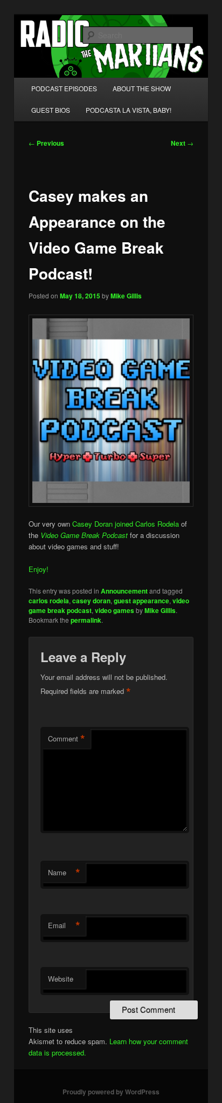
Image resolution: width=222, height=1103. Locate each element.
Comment (66, 738)
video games (114, 610)
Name (64, 872)
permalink (86, 620)
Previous (46, 143)
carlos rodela (49, 600)
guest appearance (141, 600)
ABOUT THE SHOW (142, 88)
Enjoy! (38, 569)
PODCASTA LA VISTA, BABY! (128, 109)
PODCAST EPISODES (64, 88)
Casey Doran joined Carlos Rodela (125, 524)
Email (64, 925)
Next (182, 143)
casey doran (91, 600)
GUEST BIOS (50, 109)
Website (60, 978)
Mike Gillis (126, 296)
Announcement (124, 591)
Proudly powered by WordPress (111, 1092)
